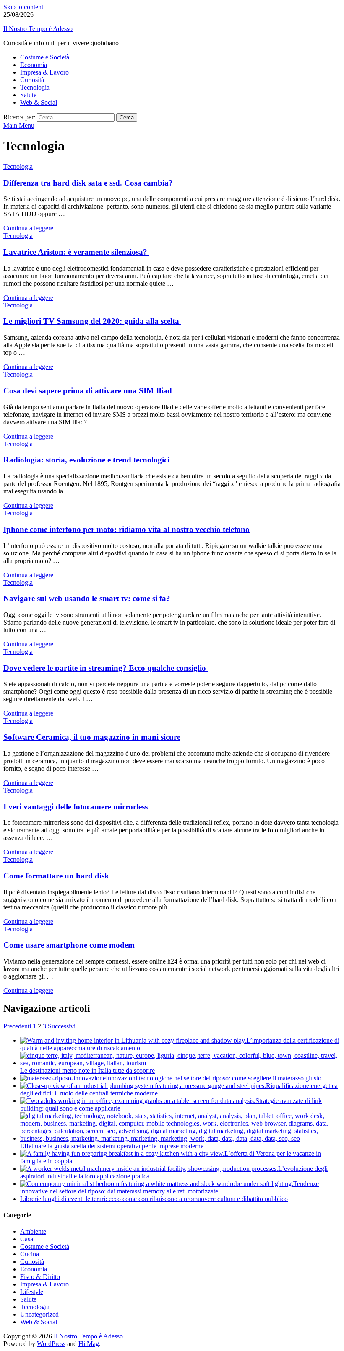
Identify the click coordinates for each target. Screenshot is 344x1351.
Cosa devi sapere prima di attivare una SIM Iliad (87, 390)
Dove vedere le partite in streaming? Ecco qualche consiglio (105, 668)
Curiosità (32, 79)
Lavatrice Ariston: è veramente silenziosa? (76, 252)
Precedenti (17, 1026)
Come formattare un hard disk (56, 875)
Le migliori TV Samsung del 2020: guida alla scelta (92, 321)
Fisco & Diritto (40, 1276)
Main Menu (18, 125)
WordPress (51, 1343)
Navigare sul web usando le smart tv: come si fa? (86, 598)
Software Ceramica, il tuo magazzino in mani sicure (91, 737)
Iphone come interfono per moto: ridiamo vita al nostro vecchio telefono (126, 529)
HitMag (88, 1343)
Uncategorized (39, 1314)
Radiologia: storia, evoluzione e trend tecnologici (86, 459)
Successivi (62, 1026)
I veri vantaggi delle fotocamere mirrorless (75, 806)
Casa (26, 1239)
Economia (33, 64)
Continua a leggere (28, 228)
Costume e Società (44, 57)
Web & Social (38, 102)
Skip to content (23, 6)
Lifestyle (31, 1291)
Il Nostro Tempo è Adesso (38, 28)
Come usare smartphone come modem (69, 944)
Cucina (29, 1254)
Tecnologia (35, 87)
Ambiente (33, 1231)
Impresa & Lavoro (44, 72)
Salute (28, 94)
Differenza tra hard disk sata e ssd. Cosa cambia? (88, 182)
